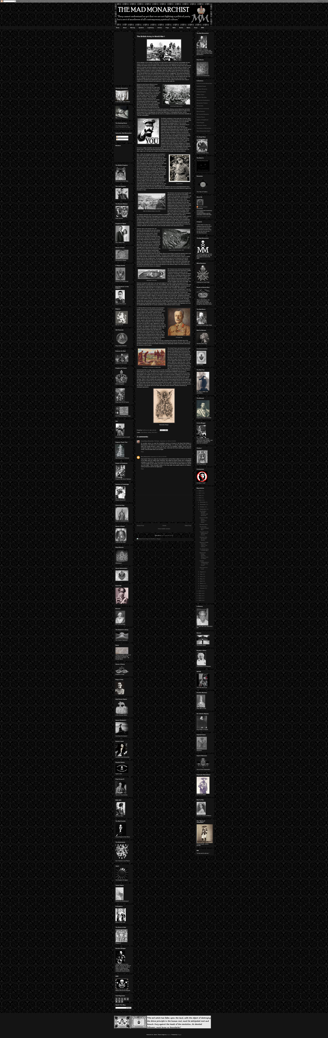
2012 (200, 593)
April (201, 581)
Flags (167, 27)
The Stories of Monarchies (204, 128)
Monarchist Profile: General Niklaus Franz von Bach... (204, 555)
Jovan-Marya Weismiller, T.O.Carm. (150, 441)
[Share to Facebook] (165, 430)
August (202, 571)
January (202, 588)
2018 (200, 490)
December (203, 502)
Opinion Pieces (201, 117)
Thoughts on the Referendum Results (204, 533)
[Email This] (160, 430)
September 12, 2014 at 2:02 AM (168, 441)
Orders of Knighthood (202, 119)
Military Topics (200, 94)
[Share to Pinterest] (167, 430)
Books (181, 27)
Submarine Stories (202, 125)
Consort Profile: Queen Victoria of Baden (204, 520)
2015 (200, 497)
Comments (121, 139)
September (203, 509)
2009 (200, 600)
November (203, 504)
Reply (142, 451)
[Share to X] (164, 430)
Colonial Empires (201, 91)
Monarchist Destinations (203, 100)
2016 (200, 495)
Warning (132, 27)
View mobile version (164, 528)
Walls (174, 27)
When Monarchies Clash (203, 131)
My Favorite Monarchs (203, 114)
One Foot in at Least (203, 568)
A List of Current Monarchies (204, 83)
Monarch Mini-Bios (202, 97)
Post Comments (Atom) (167, 535)
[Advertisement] (164, 508)
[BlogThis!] (162, 430)
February (202, 585)
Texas (195, 27)
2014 (200, 500)
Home (117, 27)
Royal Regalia (200, 122)
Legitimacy (150, 27)
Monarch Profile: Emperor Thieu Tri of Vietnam (204, 544)
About (125, 27)
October (202, 507)
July (201, 574)
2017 (200, 493)
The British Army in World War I (204, 549)
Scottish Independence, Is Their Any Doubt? (204, 563)
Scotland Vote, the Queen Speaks (203, 538)
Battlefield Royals (201, 86)
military (149, 432)
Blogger (179, 1034)
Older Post (188, 525)
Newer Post (140, 525)
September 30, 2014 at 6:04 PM (158, 456)
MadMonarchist (202, 207)
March (202, 583)
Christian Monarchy (202, 89)
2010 (200, 598)
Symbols (141, 27)
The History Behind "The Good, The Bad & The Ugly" (123, 126)
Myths (188, 27)
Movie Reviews (201, 111)
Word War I (154, 432)
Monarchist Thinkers (202, 103)
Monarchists (200, 105)
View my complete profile (203, 216)
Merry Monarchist (145, 456)
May (201, 578)
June (201, 576)
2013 (200, 591)
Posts (119, 136)
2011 (200, 595)
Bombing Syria (203, 524)
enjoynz (169, 1034)
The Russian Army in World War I (204, 528)
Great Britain (144, 432)
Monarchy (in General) (203, 108)
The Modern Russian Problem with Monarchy (204, 513)
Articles (160, 27)
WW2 (202, 27)
